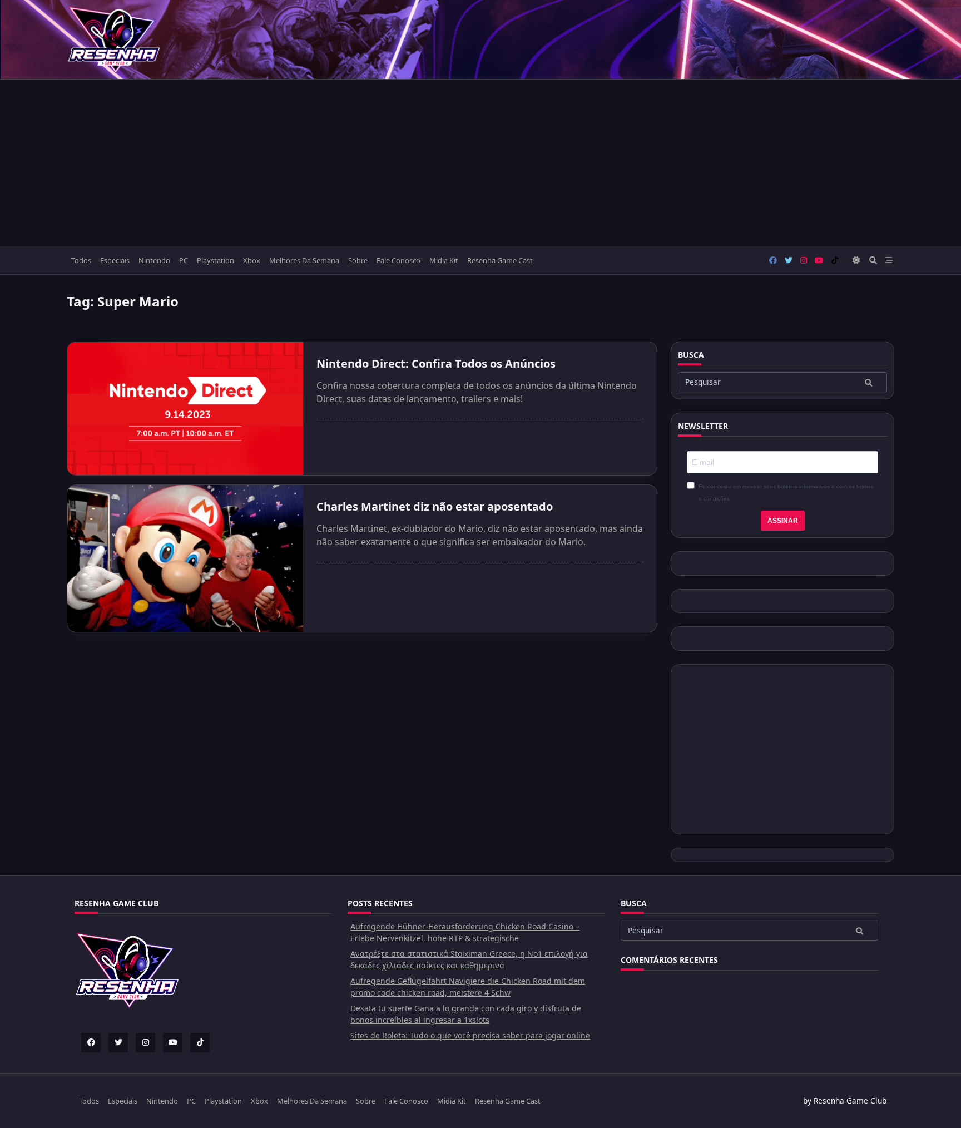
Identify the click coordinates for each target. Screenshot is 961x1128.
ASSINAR (782, 521)
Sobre (358, 260)
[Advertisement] (480, 163)
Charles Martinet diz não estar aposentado (434, 506)
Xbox (251, 260)
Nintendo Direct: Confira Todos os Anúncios (436, 363)
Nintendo (154, 260)
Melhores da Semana (304, 260)
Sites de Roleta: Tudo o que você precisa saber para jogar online (470, 1035)
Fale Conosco (398, 260)
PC (183, 260)
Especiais (115, 260)
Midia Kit (443, 260)
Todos (81, 260)
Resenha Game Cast (500, 260)
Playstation (215, 260)
